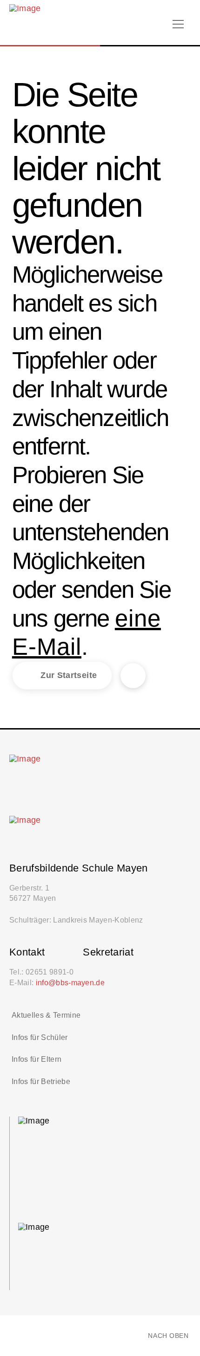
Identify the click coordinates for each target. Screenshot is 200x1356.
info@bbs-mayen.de (70, 982)
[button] (178, 24)
